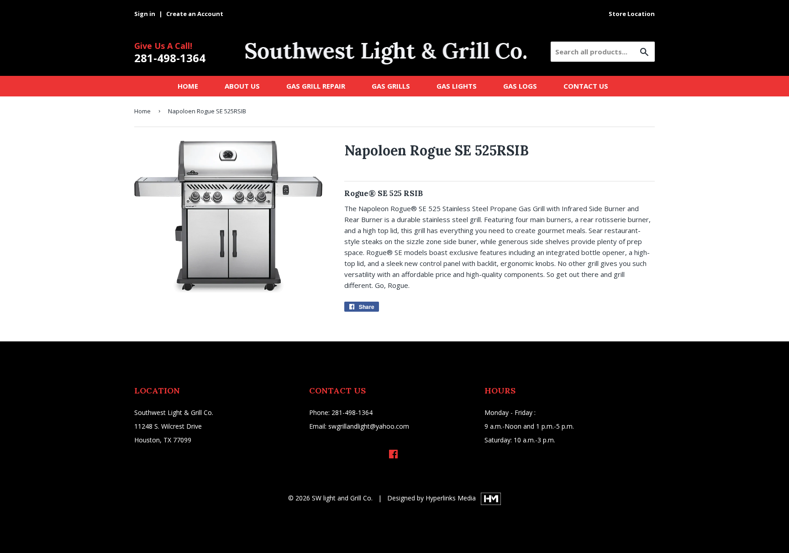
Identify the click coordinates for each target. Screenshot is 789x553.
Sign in (144, 14)
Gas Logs (520, 85)
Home (188, 85)
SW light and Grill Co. (342, 498)
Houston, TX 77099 (162, 440)
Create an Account (194, 14)
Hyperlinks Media (452, 498)
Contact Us (585, 85)
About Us (242, 85)
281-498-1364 (169, 57)
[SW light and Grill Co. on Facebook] (393, 454)
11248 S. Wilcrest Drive (168, 426)
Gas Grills (391, 85)
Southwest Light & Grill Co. (173, 412)
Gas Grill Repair (315, 85)
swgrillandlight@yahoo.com (368, 426)
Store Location (632, 14)
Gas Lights (457, 85)
